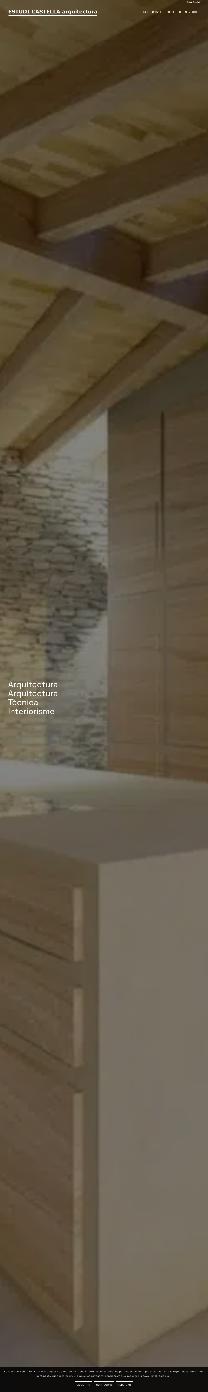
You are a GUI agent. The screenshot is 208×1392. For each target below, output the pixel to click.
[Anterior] (7, 696)
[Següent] (201, 696)
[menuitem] (145, 12)
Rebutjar (124, 1384)
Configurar (104, 1384)
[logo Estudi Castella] (53, 12)
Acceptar (83, 1384)
